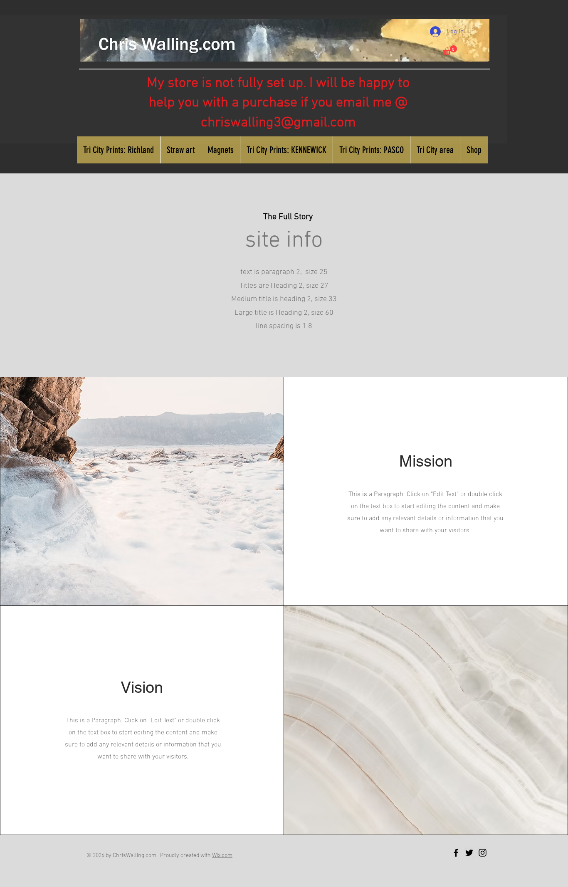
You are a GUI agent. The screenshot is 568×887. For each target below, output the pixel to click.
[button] (450, 50)
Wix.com (222, 855)
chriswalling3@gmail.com (278, 122)
